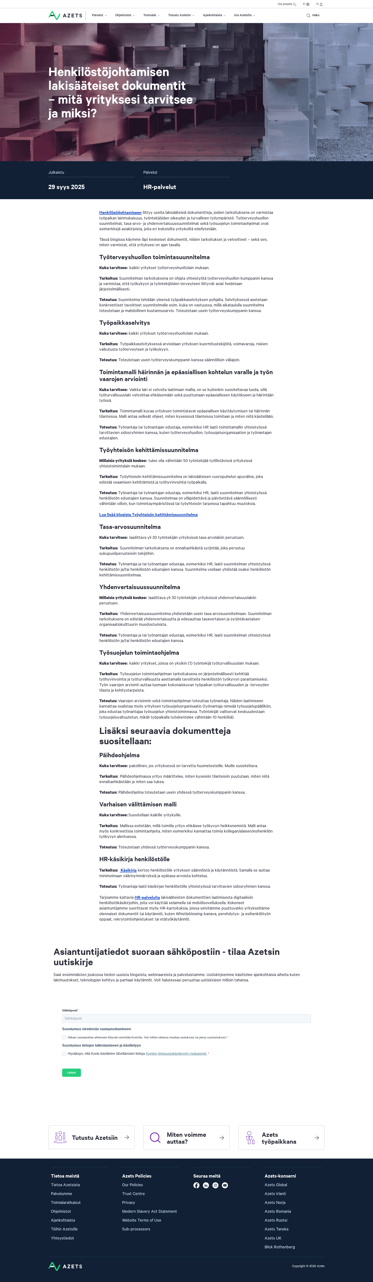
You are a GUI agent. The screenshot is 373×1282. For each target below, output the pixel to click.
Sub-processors (136, 1229)
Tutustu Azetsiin (179, 15)
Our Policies (132, 1185)
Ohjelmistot (123, 15)
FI (304, 4)
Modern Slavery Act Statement (149, 1211)
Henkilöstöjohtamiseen (120, 212)
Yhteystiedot (62, 1238)
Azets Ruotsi (276, 1220)
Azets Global (276, 1185)
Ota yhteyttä (285, 4)
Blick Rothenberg (280, 1247)
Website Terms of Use (141, 1220)
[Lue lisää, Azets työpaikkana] (316, 1137)
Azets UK (273, 1238)
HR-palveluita (147, 897)
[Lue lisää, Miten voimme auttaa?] (221, 1137)
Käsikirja (128, 870)
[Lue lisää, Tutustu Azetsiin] (126, 1137)
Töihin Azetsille (64, 1229)
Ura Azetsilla (242, 15)
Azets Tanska (276, 1229)
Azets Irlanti (275, 1194)
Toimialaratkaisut (66, 1202)
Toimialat (149, 15)
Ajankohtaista (212, 15)
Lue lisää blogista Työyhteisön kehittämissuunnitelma (148, 514)
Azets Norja (275, 1202)
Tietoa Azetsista (65, 1185)
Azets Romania (278, 1211)
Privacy (128, 1202)
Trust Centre (133, 1194)
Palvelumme (61, 1194)
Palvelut (97, 15)
